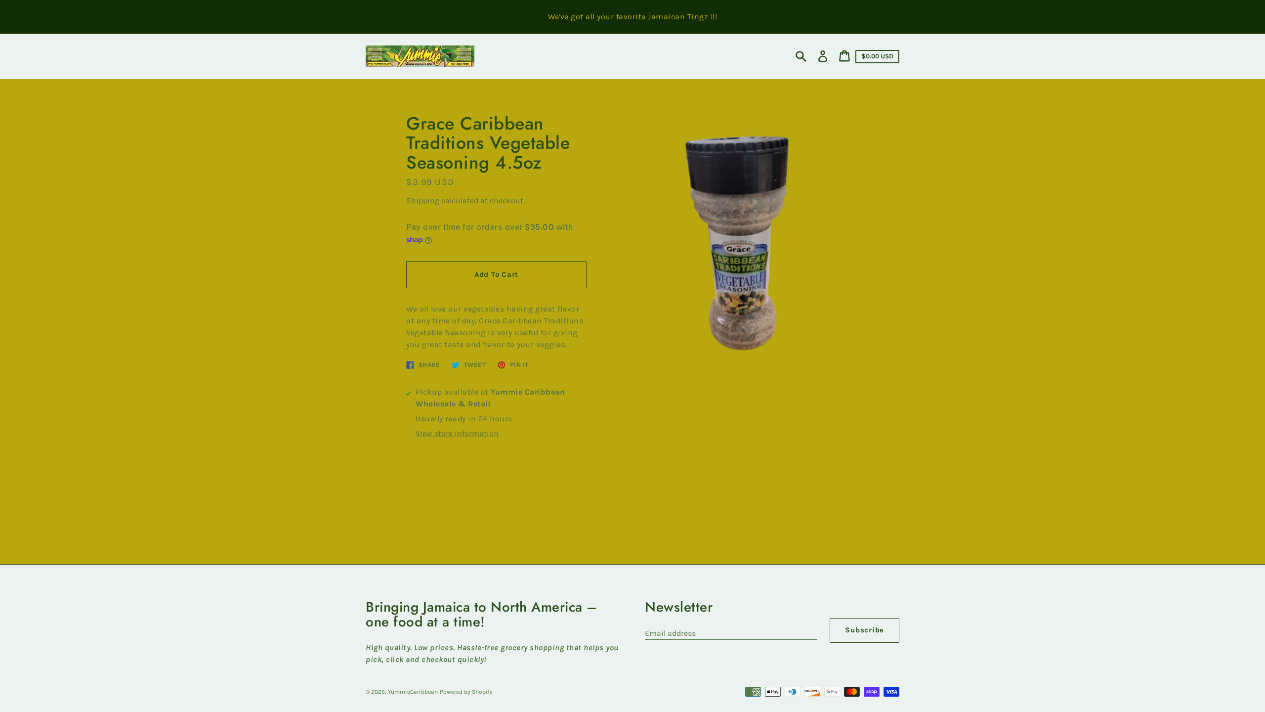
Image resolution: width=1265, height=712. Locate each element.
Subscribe (864, 629)
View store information (457, 433)
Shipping (422, 200)
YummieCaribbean (413, 691)
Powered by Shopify (466, 691)
